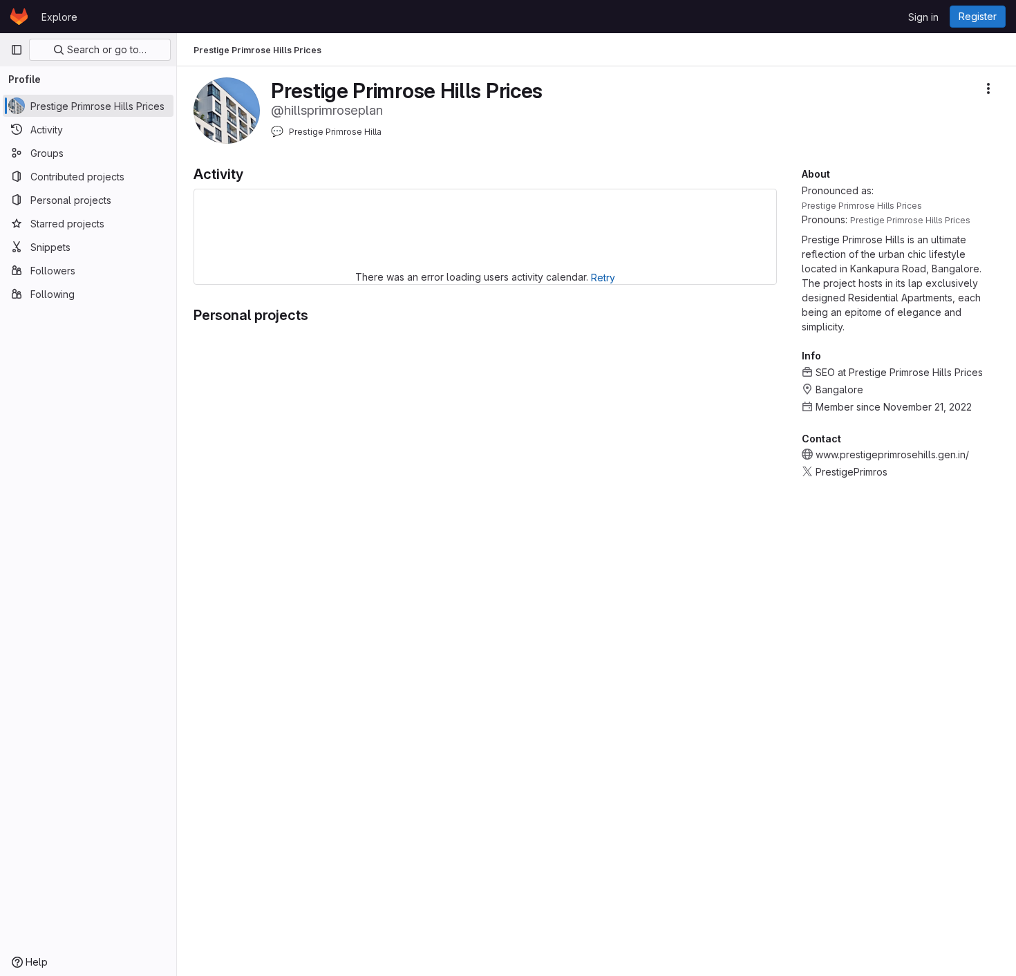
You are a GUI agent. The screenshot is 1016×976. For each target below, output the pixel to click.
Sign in (923, 17)
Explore (59, 17)
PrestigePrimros (851, 472)
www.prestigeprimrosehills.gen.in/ (892, 454)
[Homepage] (19, 17)
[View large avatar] (227, 109)
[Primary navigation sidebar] (17, 50)
